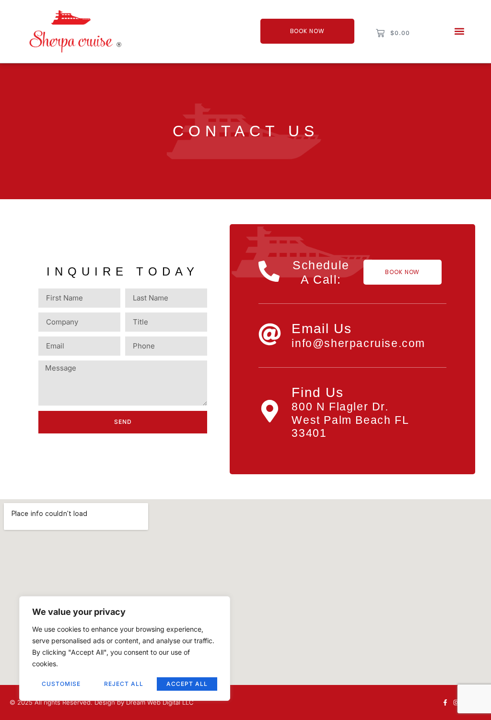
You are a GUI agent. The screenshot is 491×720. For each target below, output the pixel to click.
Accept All (187, 683)
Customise (61, 683)
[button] (459, 31)
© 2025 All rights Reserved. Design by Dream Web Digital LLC (101, 702)
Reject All (123, 683)
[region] (124, 648)
